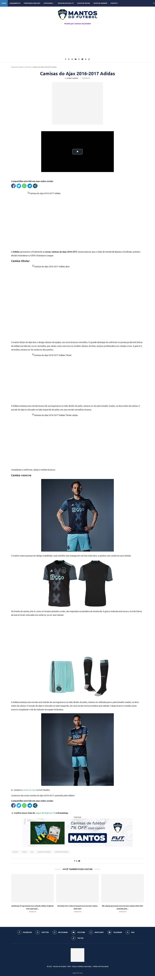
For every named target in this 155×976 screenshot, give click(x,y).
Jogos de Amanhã (100, 3)
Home (4, 3)
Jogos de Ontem (83, 3)
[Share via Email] (79, 861)
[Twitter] (69, 59)
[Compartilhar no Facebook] (13, 186)
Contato (114, 3)
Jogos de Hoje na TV (66, 3)
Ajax (32, 852)
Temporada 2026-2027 (32, 3)
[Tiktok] (89, 59)
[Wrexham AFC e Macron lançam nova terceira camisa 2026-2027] (77, 888)
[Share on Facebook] (74, 861)
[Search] (154, 3)
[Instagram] (72, 59)
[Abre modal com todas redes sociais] (35, 186)
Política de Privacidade (100, 966)
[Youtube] (75, 59)
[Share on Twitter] (77, 861)
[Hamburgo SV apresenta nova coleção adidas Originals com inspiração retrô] (32, 888)
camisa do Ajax (29, 790)
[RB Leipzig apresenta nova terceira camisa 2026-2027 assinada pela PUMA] (122, 888)
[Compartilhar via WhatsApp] (24, 186)
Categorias (48, 3)
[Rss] (85, 59)
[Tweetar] (19, 186)
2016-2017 (15, 852)
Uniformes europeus (62, 852)
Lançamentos (14, 3)
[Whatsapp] (79, 59)
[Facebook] (65, 59)
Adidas (24, 852)
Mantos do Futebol (17, 67)
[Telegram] (82, 59)
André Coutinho (72, 78)
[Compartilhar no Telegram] (29, 186)
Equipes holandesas (44, 852)
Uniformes (28, 67)
